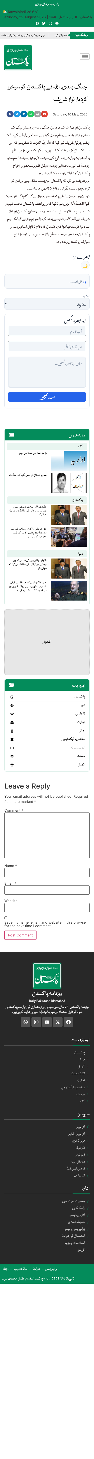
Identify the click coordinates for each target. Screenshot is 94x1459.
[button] (10, 114)
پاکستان (77, 500)
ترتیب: (86, 294)
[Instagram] (50, 23)
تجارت (81, 722)
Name (10, 865)
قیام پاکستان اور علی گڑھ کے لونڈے (28, 475)
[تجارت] (12, 722)
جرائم (82, 730)
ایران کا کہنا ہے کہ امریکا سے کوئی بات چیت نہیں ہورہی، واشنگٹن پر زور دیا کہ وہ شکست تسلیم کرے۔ (28, 587)
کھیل (81, 764)
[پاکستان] (12, 697)
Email (10, 883)
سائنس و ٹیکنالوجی (73, 739)
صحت (81, 756)
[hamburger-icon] (85, 56)
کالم (80, 446)
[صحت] (12, 756)
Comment (13, 810)
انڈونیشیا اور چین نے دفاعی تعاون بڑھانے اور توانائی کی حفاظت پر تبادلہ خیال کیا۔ (28, 511)
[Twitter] (43, 23)
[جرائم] (12, 731)
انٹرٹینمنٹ (78, 747)
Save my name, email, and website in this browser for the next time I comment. (45, 924)
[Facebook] (37, 23)
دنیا (80, 554)
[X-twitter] (58, 1022)
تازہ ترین (80, 713)
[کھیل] (12, 765)
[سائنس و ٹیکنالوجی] (12, 739)
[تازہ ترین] (12, 714)
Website (10, 900)
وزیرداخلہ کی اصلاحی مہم (33, 453)
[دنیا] (12, 705)
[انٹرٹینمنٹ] (12, 748)
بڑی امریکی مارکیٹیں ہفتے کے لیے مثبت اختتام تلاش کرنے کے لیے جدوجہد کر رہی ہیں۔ (28, 533)
